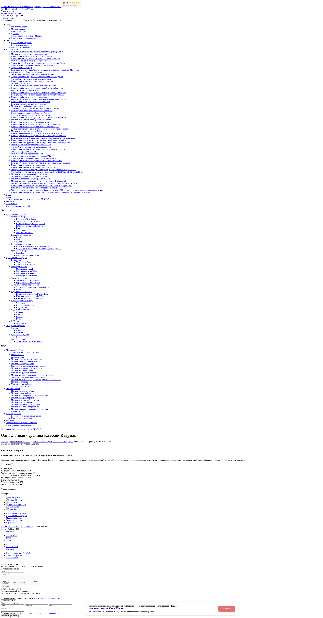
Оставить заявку (8, 601)
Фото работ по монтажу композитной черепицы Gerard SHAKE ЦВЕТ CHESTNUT (47, 172)
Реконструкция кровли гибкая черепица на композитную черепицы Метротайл (45, 70)
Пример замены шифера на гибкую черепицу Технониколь (36, 133)
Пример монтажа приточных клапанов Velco (30, 102)
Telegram (14, 13)
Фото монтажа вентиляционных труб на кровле (31, 61)
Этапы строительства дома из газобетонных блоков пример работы (40, 129)
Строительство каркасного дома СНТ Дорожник (32, 65)
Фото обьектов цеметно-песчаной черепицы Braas (32, 74)
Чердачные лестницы (15, 520)
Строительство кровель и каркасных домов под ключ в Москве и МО (31, 7)
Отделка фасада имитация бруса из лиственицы (31, 115)
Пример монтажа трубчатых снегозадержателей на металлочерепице (40, 142)
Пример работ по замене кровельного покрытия (31, 111)
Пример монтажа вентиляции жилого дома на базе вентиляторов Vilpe (41, 185)
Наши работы (12, 49)
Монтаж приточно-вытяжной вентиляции (29, 174)
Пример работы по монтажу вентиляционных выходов (35, 126)
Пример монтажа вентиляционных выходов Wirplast (33, 167)
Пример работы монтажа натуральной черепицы (32, 81)
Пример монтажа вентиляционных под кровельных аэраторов (38, 149)
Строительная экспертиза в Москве (26, 36)
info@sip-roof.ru (7, 18)
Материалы (11, 40)
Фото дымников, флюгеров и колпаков (28, 72)
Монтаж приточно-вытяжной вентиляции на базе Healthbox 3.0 (38, 181)
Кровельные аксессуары (21, 45)
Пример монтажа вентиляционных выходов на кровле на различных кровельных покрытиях (51, 192)
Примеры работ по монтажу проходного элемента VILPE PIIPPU (39, 117)
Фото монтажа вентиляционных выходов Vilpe (31, 156)
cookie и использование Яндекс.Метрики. (106, 608)
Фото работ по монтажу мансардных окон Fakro (31, 147)
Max (20, 13)
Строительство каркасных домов (25, 38)
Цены (8, 195)
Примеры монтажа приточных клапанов (28, 104)
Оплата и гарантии (14, 555)
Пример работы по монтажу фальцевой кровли (31, 56)
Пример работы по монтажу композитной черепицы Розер (36, 161)
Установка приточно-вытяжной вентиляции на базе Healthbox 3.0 (39, 188)
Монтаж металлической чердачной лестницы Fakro (33, 176)
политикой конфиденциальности (46, 598)
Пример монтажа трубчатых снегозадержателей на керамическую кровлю (43, 138)
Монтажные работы (19, 27)
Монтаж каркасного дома (22, 83)
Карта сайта (11, 522)
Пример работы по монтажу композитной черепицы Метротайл (38, 136)
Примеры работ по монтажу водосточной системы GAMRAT (37, 95)
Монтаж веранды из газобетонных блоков (29, 54)
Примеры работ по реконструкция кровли (29, 97)
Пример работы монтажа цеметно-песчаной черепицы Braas (37, 52)
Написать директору (10, 616)
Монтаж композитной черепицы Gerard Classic (31, 179)
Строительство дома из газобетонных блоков (30, 113)
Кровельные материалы (21, 43)
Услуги (9, 24)
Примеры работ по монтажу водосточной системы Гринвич (37, 88)
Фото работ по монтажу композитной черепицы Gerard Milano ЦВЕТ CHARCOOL (47, 183)
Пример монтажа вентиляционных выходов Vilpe (32, 165)
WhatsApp (5, 13)
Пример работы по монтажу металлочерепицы (31, 122)
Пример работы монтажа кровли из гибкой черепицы (34, 86)
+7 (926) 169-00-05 (25, 9)
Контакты (10, 201)
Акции (9, 197)
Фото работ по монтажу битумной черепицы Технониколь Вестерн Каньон (43, 170)
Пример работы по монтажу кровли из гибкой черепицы (35, 124)
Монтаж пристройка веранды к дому (27, 106)
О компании (11, 204)
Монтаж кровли (18, 29)
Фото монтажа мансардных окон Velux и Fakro (31, 145)
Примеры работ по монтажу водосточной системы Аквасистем (38, 92)
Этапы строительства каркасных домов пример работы (35, 108)
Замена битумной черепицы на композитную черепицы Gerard (38, 63)
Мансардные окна (14, 518)
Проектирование (18, 31)
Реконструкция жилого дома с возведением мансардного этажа (38, 99)
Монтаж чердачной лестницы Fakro (26, 131)
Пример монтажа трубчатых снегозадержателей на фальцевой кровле (41, 140)
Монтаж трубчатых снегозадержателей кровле (31, 120)
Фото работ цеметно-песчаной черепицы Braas (31, 79)
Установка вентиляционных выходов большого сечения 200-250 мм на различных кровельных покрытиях (57, 190)
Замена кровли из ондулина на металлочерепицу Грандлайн (37, 77)
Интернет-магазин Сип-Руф (18, 206)
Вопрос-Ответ (12, 558)
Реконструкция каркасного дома (25, 90)
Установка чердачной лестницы (24, 151)
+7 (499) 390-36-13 (9, 9)
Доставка (15, 34)
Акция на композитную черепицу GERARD (30, 199)
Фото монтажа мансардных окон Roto (27, 154)
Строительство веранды (21, 68)
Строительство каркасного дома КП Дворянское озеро (34, 158)
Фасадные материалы (20, 47)
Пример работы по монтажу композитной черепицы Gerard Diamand (40, 163)
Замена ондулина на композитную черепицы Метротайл (35, 58)
